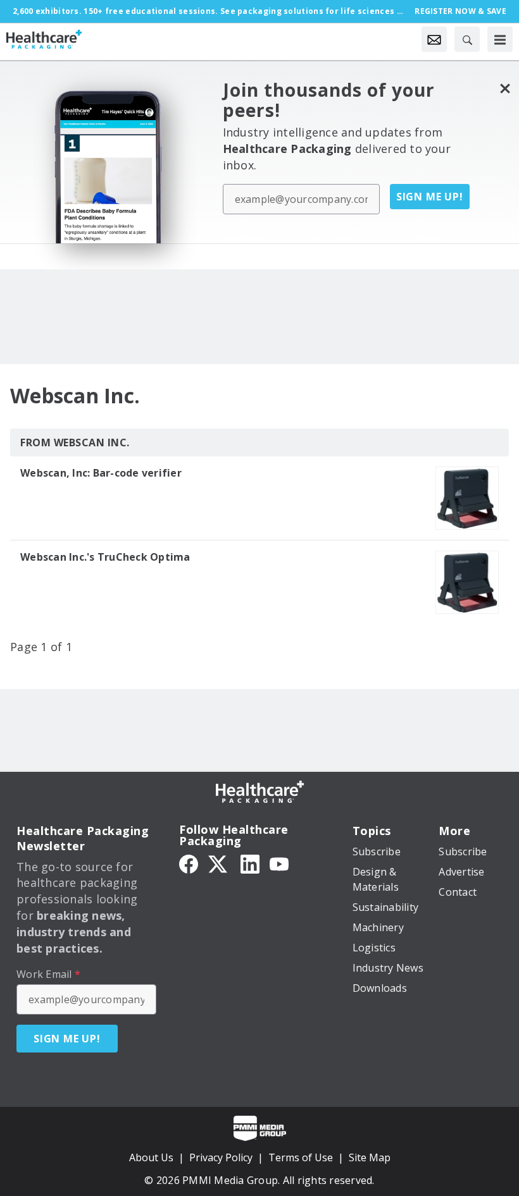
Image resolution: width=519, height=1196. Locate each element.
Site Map (370, 1157)
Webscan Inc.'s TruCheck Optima (105, 557)
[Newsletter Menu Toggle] (434, 39)
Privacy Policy (221, 1157)
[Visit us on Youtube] (279, 863)
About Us (151, 1157)
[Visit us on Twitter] (219, 863)
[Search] (467, 39)
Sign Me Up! (429, 197)
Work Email (48, 974)
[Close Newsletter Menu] (505, 88)
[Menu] (500, 39)
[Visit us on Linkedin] (250, 863)
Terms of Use (300, 1157)
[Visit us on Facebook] (188, 863)
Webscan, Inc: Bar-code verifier (101, 473)
